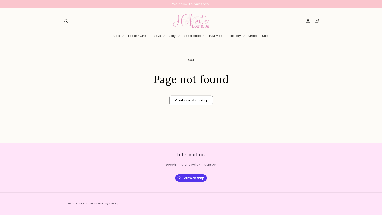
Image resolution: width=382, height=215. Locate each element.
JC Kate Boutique (83, 203)
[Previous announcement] (63, 4)
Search (171, 165)
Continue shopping (191, 100)
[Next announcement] (319, 4)
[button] (66, 21)
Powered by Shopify (106, 203)
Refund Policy (190, 165)
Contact (210, 165)
